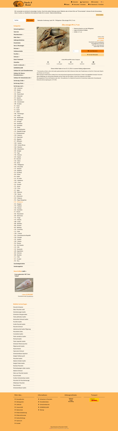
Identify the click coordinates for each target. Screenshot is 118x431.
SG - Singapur (18, 204)
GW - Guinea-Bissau (19, 145)
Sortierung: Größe (19, 80)
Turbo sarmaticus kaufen (19, 336)
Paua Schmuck (17, 385)
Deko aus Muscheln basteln (20, 373)
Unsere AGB (19, 407)
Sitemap (41, 410)
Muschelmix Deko (18, 331)
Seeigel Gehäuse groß (19, 356)
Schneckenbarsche (44, 404)
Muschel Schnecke (18, 307)
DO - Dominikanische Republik (22, 235)
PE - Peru (16, 261)
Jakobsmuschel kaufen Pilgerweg (22, 329)
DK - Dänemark (18, 96)
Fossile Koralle (17, 375)
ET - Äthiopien (18, 141)
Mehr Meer (17, 37)
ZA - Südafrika (18, 170)
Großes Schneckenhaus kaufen (21, 378)
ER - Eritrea (17, 174)
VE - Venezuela (18, 249)
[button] (102, 2)
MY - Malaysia (18, 198)
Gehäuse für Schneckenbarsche (22, 77)
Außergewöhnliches (19, 40)
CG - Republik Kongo (20, 131)
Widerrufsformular (21, 415)
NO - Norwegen (18, 119)
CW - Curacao (18, 233)
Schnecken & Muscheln (45, 399)
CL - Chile (17, 257)
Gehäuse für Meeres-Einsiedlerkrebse (19, 74)
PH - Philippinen (18, 202)
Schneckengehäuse (19, 29)
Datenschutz (19, 410)
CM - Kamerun (18, 135)
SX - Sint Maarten (19, 245)
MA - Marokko (18, 147)
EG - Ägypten (17, 139)
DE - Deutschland (19, 94)
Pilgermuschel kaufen (18, 346)
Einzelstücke (17, 43)
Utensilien (16, 62)
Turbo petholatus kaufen (19, 317)
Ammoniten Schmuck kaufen (20, 319)
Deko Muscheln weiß (19, 309)
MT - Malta (17, 115)
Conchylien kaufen (18, 334)
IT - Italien (17, 111)
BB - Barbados (18, 223)
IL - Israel (16, 107)
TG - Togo (17, 153)
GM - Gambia (17, 143)
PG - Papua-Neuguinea (20, 200)
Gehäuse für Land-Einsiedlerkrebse (23, 70)
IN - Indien (17, 176)
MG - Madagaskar (19, 164)
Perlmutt (16, 48)
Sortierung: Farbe (18, 83)
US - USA (16, 247)
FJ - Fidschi (17, 211)
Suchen (31, 20)
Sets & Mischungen (19, 45)
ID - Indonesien (18, 196)
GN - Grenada (18, 237)
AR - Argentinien (18, 251)
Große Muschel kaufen (19, 324)
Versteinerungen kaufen (19, 312)
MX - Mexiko (17, 241)
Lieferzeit (18, 404)
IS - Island (17, 109)
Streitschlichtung (20, 418)
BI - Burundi (17, 158)
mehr (23, 271)
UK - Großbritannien (19, 129)
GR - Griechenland (19, 102)
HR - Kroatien (18, 103)
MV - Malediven (18, 180)
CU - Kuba (17, 231)
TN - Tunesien (18, 155)
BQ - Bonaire (17, 225)
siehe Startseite (100, 45)
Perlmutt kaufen (17, 339)
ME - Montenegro (19, 113)
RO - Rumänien (18, 123)
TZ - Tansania (17, 168)
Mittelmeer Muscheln (19, 383)
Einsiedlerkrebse (44, 402)
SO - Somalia (17, 184)
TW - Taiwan (17, 194)
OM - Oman (17, 182)
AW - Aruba (17, 221)
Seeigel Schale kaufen (19, 363)
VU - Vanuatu (17, 219)
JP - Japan (17, 190)
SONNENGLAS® (18, 67)
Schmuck (16, 56)
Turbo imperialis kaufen (19, 341)
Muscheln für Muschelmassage (21, 380)
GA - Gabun (17, 160)
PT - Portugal (17, 121)
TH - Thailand (18, 206)
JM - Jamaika (17, 239)
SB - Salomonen (18, 215)
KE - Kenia (17, 162)
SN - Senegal (17, 151)
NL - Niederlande (18, 117)
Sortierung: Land (18, 86)
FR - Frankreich (18, 100)
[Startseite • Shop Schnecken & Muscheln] (22, 3)
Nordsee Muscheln (18, 365)
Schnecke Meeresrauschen (20, 343)
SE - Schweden (18, 125)
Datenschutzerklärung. (56, 13)
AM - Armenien (18, 88)
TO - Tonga (17, 217)
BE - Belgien (17, 90)
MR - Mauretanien (19, 149)
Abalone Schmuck (18, 370)
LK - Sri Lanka (18, 178)
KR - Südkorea (18, 192)
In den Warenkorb (93, 51)
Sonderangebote (18, 266)
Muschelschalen (18, 34)
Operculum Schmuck (18, 351)
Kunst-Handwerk (18, 59)
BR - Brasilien (18, 255)
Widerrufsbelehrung (21, 412)
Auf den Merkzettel (93, 54)
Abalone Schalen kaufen (19, 361)
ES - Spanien (17, 98)
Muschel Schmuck (18, 326)
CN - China (17, 188)
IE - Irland (16, 106)
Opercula (16, 31)
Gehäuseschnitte (18, 51)
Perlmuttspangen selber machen (21, 368)
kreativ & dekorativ (19, 65)
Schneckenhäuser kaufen (19, 387)
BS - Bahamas (18, 227)
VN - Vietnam (17, 208)
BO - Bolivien (18, 253)
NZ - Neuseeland (18, 213)
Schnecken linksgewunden (20, 314)
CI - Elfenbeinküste (19, 133)
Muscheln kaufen (17, 358)
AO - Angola (17, 157)
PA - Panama (17, 243)
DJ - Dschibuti (18, 172)
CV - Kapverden (18, 137)
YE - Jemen (17, 186)
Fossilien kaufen (17, 321)
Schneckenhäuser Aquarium (20, 353)
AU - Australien (18, 210)
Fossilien (16, 54)
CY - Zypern (17, 92)
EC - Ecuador (17, 259)
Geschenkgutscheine (19, 263)
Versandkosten (29, 296)
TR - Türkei (17, 127)
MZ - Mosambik (18, 166)
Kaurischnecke (17, 348)
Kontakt (18, 423)
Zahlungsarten (20, 402)
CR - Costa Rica (18, 229)
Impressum (19, 420)
